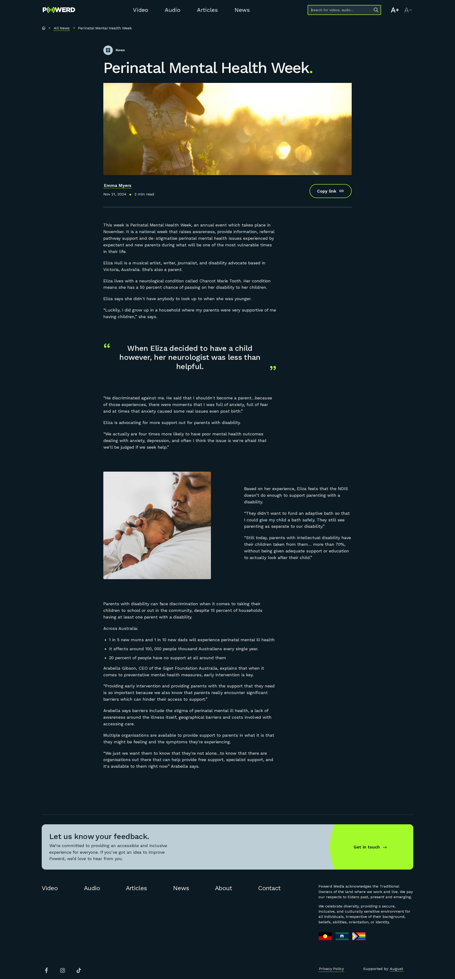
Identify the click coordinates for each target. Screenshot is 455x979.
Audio (172, 10)
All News (62, 28)
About (223, 888)
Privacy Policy (331, 968)
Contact (269, 888)
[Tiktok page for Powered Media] (78, 970)
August (396, 968)
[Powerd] (59, 10)
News (242, 10)
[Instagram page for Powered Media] (62, 970)
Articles (207, 10)
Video (140, 10)
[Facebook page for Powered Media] (46, 970)
